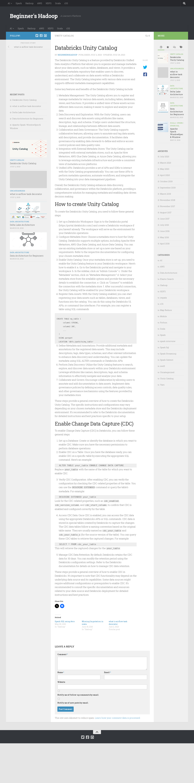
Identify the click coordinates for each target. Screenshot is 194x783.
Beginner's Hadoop (34, 15)
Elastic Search (167, 279)
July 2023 (164, 156)
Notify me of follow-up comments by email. (78, 695)
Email (107, 672)
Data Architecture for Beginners (27, 118)
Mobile (163, 316)
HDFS (48, 3)
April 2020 (165, 175)
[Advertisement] (28, 69)
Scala (58, 3)
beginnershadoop (67, 55)
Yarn (162, 384)
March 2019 (165, 193)
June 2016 (165, 231)
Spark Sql (174, 126)
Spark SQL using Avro (65, 621)
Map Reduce (166, 310)
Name (60, 672)
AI (9, 3)
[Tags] (181, 47)
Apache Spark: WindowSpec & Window (176, 132)
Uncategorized (17, 191)
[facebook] (41, 35)
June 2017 (164, 218)
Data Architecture (19, 221)
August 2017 (165, 212)
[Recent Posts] (161, 47)
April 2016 (165, 243)
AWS (39, 3)
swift (162, 366)
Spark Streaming (168, 353)
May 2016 (164, 237)
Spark (19, 3)
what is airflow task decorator (26, 106)
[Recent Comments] (174, 47)
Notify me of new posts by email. (73, 703)
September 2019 (168, 187)
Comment (62, 654)
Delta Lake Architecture (23, 112)
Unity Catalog (64, 35)
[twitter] (36, 35)
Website (61, 682)
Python (163, 322)
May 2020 (164, 169)
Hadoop (29, 3)
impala (163, 297)
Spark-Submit (166, 359)
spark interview (167, 341)
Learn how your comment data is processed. (117, 717)
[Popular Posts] (167, 47)
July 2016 (164, 225)
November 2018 (167, 200)
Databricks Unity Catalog (24, 100)
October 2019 (166, 181)
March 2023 (165, 162)
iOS (66, 3)
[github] (45, 35)
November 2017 (167, 206)
